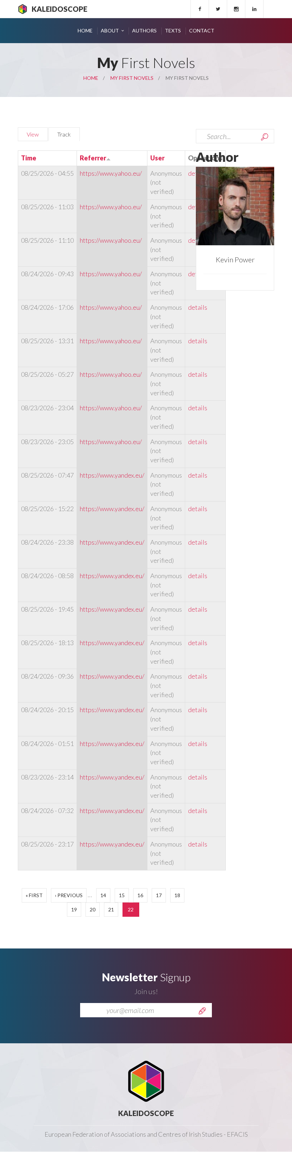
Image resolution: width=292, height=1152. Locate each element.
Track (68, 134)
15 (122, 895)
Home (85, 30)
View (33, 134)
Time (28, 158)
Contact (201, 30)
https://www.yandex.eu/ (112, 475)
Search (264, 137)
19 (74, 909)
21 (111, 909)
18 (177, 895)
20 (92, 909)
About (110, 30)
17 (159, 895)
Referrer (93, 158)
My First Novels (131, 78)
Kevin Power (235, 259)
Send (202, 1011)
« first (34, 895)
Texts (173, 30)
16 (140, 895)
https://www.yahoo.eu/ (111, 173)
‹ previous (69, 895)
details (197, 307)
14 (103, 895)
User (157, 158)
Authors (144, 30)
